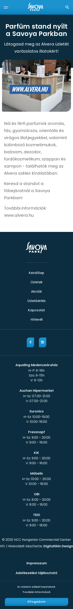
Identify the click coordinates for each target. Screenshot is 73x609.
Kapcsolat (36, 310)
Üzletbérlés (36, 301)
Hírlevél (37, 319)
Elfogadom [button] (37, 602)
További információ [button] (36, 592)
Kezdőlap (36, 272)
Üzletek (37, 282)
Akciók (36, 291)
